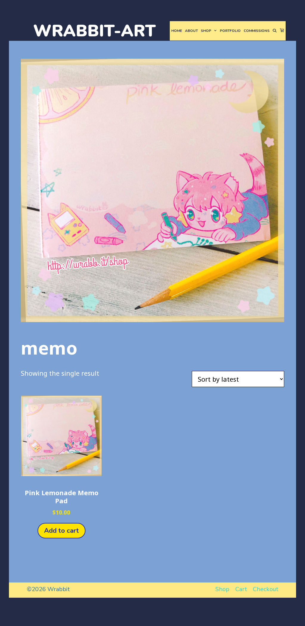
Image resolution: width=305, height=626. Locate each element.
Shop (206, 30)
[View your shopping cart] (282, 31)
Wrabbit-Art (94, 31)
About (191, 30)
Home (176, 30)
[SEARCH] (274, 31)
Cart (241, 589)
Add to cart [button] (61, 530)
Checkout (265, 589)
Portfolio (230, 30)
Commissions (257, 30)
